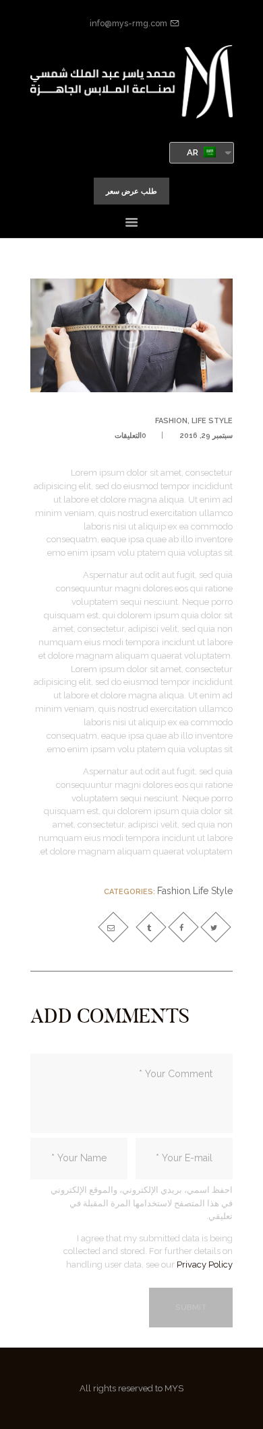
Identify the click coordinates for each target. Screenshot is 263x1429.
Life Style (212, 420)
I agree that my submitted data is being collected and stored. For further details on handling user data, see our (148, 1251)
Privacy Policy (205, 1264)
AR (193, 152)
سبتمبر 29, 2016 (206, 435)
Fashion (171, 420)
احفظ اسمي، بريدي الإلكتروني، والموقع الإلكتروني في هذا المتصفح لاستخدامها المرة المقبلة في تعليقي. (142, 1203)
